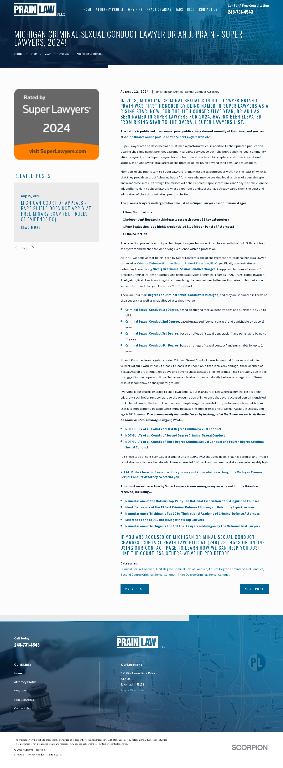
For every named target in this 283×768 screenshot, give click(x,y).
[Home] (39, 9)
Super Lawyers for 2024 (182, 116)
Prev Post (134, 588)
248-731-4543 (240, 11)
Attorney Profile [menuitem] (110, 9)
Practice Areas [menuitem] (159, 9)
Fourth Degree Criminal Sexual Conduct (236, 569)
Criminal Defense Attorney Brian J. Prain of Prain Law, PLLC (177, 263)
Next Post (254, 588)
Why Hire (20, 691)
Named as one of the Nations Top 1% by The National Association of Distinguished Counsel (192, 501)
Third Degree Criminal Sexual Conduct (204, 575)
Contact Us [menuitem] (208, 9)
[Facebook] (236, 644)
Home (18, 673)
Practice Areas (24, 700)
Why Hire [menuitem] (135, 9)
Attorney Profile (25, 682)
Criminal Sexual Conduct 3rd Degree (151, 333)
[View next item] (32, 248)
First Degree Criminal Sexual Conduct (181, 569)
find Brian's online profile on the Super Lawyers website (168, 137)
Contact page (161, 547)
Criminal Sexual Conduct (137, 569)
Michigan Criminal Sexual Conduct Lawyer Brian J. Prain (190, 103)
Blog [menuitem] (191, 9)
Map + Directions (132, 690)
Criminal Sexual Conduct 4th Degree (151, 345)
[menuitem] (19, 754)
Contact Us (21, 708)
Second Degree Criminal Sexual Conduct (148, 575)
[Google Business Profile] (256, 644)
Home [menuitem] (88, 9)
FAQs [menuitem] (179, 9)
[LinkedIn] (246, 644)
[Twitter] (266, 644)
